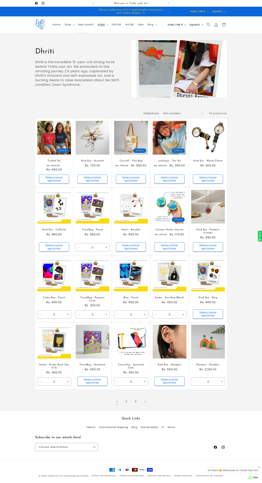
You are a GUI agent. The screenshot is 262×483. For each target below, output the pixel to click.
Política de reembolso (104, 475)
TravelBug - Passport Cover (92, 299)
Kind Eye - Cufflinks (54, 230)
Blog (134, 427)
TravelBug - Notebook (92, 365)
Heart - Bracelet (131, 230)
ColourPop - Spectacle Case (131, 366)
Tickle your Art (55, 475)
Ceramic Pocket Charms (169, 230)
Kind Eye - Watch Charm (208, 161)
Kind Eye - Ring (208, 297)
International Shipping (113, 427)
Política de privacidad (132, 475)
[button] (69, 24)
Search (91, 427)
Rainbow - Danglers (208, 365)
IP (163, 427)
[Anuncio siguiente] (168, 3)
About (172, 427)
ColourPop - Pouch (54, 297)
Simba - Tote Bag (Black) (169, 297)
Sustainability (149, 427)
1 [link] (116, 402)
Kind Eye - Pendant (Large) (207, 231)
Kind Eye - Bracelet (92, 161)
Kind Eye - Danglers (169, 365)
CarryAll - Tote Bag (131, 161)
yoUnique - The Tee (169, 161)
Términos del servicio (159, 475)
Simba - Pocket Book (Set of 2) (54, 366)
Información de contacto (209, 475)
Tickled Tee (54, 161)
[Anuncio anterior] (93, 3)
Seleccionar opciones (54, 179)
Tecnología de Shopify (76, 475)
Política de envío (183, 475)
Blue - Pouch (131, 297)
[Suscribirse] (94, 447)
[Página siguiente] (145, 402)
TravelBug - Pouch (92, 230)
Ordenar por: (151, 113)
